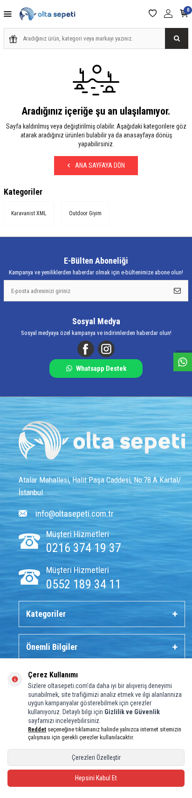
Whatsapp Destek (101, 368)
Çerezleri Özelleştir (96, 757)
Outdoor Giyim (85, 213)
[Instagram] (106, 349)
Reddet (37, 729)
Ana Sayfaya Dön (99, 165)
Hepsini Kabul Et (96, 778)
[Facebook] (85, 349)
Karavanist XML (29, 213)
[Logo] (102, 441)
